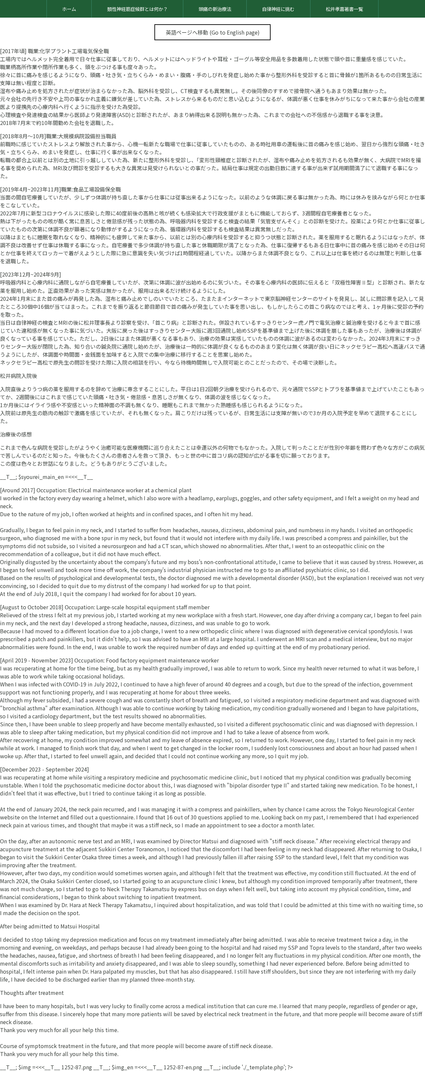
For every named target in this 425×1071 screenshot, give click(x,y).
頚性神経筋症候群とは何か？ (137, 8)
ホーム (69, 8)
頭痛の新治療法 (215, 8)
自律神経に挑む (278, 8)
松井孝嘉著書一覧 (344, 8)
